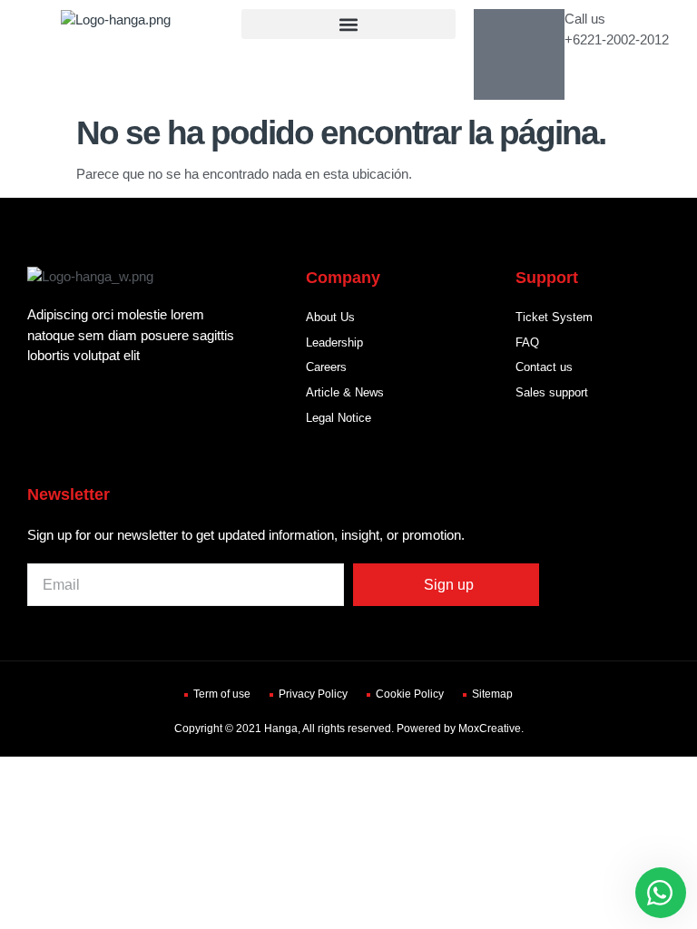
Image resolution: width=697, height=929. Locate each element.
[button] (348, 24)
